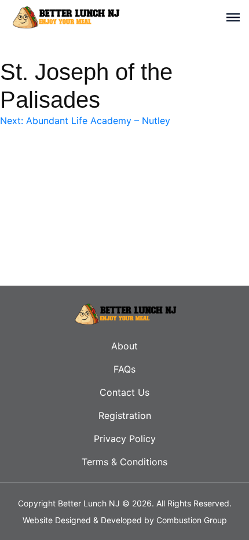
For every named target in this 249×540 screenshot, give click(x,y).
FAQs (124, 369)
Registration (124, 415)
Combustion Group (191, 520)
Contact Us (124, 392)
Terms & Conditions (124, 462)
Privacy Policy (125, 438)
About (124, 346)
